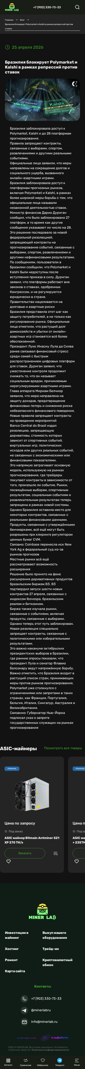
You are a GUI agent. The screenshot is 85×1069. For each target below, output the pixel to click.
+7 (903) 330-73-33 (47, 7)
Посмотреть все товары (63, 748)
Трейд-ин (50, 949)
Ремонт (11, 960)
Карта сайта (15, 971)
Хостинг (12, 949)
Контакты (42, 986)
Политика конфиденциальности (50, 1050)
